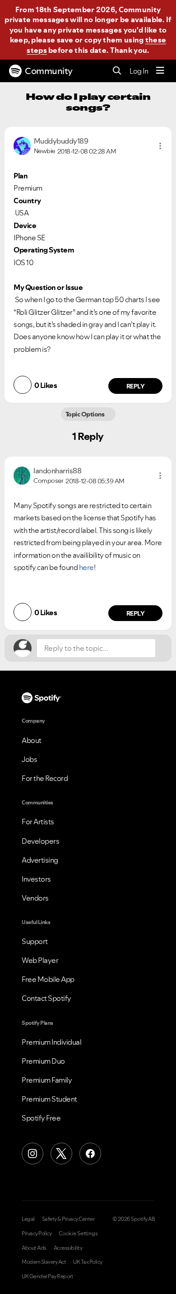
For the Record (45, 778)
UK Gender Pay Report (47, 1276)
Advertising (40, 860)
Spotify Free (41, 1118)
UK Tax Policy (87, 1262)
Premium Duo (43, 1061)
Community (49, 71)
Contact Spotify (46, 998)
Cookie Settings (78, 1233)
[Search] (117, 71)
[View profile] (22, 145)
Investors (36, 879)
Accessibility (68, 1248)
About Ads (34, 1248)
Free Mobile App (48, 979)
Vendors (35, 898)
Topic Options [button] (85, 414)
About (32, 740)
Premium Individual (51, 1042)
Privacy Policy (36, 1233)
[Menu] (160, 70)
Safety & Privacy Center (68, 1219)
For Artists (38, 822)
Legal (28, 1219)
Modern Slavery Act (44, 1262)
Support (35, 941)
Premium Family (47, 1080)
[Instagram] (32, 1153)
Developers (40, 841)
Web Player (40, 960)
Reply (135, 386)
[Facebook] (90, 1153)
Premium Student (49, 1099)
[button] (160, 146)
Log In (139, 71)
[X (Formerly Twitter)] (61, 1153)
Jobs (29, 759)
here (86, 567)
